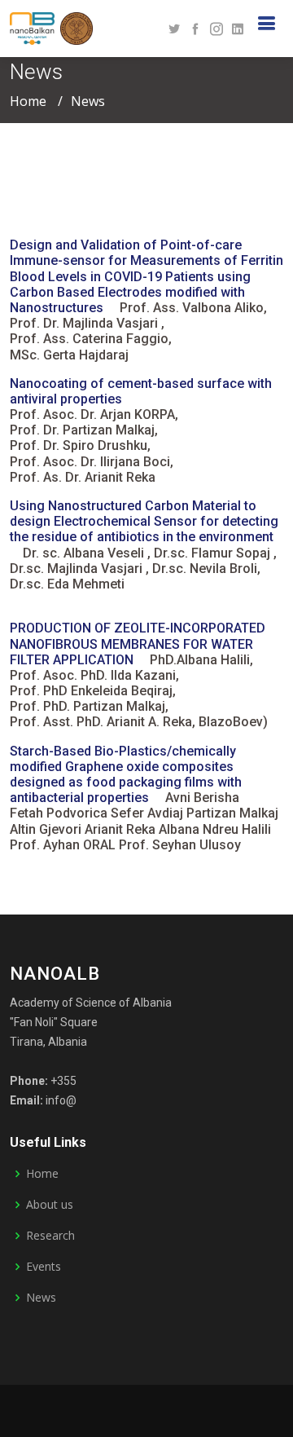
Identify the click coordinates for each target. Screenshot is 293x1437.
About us (49, 1204)
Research (50, 1235)
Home (28, 101)
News (41, 1297)
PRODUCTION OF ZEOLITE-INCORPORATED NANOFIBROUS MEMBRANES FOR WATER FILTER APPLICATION (137, 643)
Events (43, 1266)
